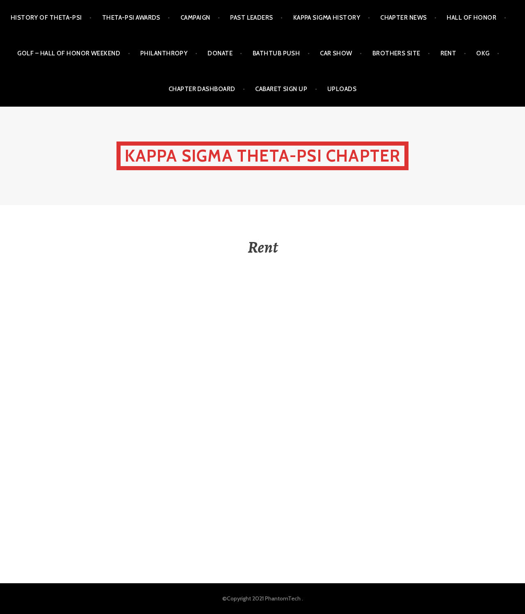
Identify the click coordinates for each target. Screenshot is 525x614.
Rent (449, 53)
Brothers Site (396, 53)
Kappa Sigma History (327, 17)
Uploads (341, 89)
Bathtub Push (276, 53)
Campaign (195, 17)
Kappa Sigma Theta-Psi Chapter (263, 156)
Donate (220, 53)
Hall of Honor (471, 17)
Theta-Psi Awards (131, 17)
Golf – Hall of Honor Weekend (68, 53)
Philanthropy (163, 53)
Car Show (336, 53)
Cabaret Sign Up (281, 89)
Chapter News (403, 17)
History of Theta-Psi (46, 17)
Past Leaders (251, 17)
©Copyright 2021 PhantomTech (261, 598)
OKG (482, 53)
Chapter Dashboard (202, 89)
